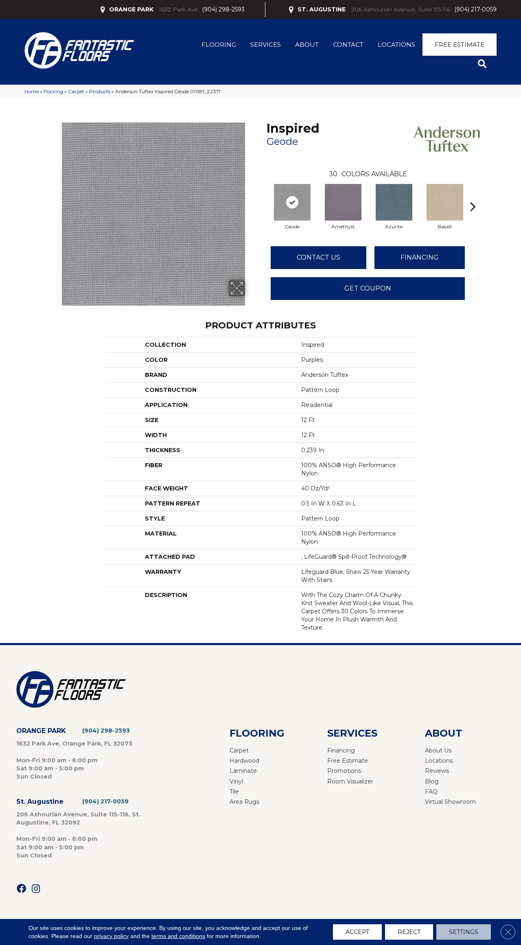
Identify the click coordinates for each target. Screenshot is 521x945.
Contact (348, 44)
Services (265, 44)
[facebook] (21, 889)
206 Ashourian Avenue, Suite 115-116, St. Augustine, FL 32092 (78, 818)
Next (473, 194)
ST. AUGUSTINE (322, 9)
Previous (262, 194)
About (307, 44)
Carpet (76, 91)
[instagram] (36, 889)
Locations (396, 44)
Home (31, 91)
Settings (463, 932)
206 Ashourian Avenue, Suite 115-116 (400, 9)
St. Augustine (39, 801)
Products (99, 91)
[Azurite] (394, 202)
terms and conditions (178, 936)
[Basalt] (445, 202)
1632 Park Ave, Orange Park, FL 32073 (74, 743)
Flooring (218, 44)
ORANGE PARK (131, 9)
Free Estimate (459, 44)
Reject (409, 932)
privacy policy (111, 936)
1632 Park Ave (178, 9)
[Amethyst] (343, 202)
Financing (420, 257)
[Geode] (292, 202)
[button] (484, 64)
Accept (357, 932)
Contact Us (318, 257)
